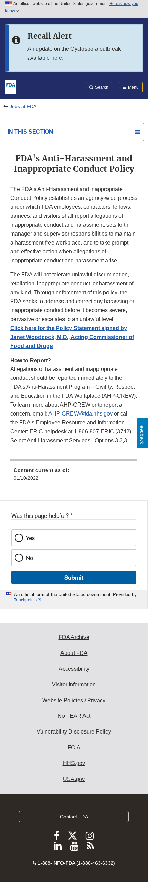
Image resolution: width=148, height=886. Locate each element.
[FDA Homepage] (10, 86)
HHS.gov (74, 763)
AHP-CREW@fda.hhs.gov (80, 414)
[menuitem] (73, 477)
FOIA (74, 747)
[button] (72, 337)
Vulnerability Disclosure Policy (74, 732)
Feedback (142, 433)
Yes (30, 538)
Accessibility (74, 669)
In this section (30, 132)
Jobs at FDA (23, 106)
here (56, 58)
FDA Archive (74, 637)
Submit (74, 577)
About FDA (74, 653)
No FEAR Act (74, 716)
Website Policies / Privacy (73, 700)
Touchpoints (25, 600)
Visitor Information (74, 685)
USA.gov (74, 779)
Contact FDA (74, 816)
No (29, 558)
